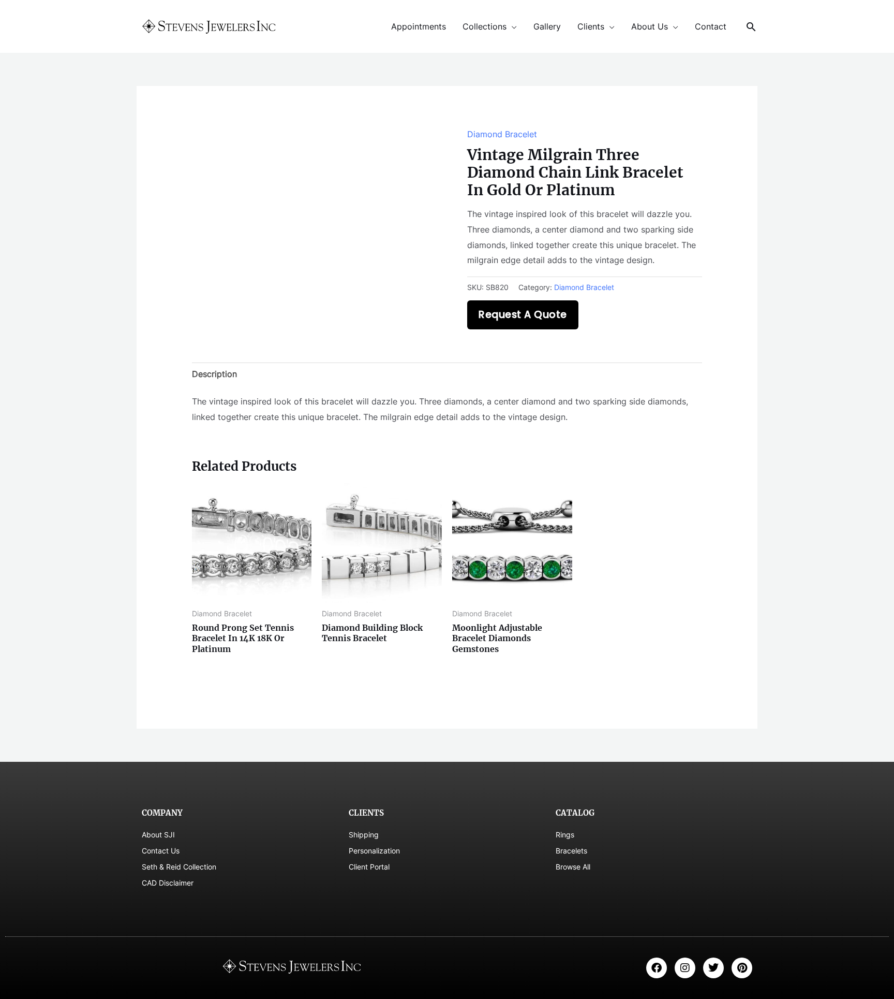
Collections (484, 26)
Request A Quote (523, 315)
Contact (710, 26)
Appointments (418, 26)
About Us (649, 26)
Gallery (547, 26)
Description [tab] (214, 374)
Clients (590, 26)
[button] (751, 26)
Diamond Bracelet (502, 134)
